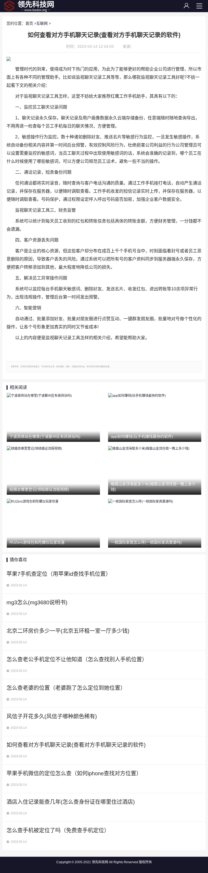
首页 (29, 23)
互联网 (42, 23)
